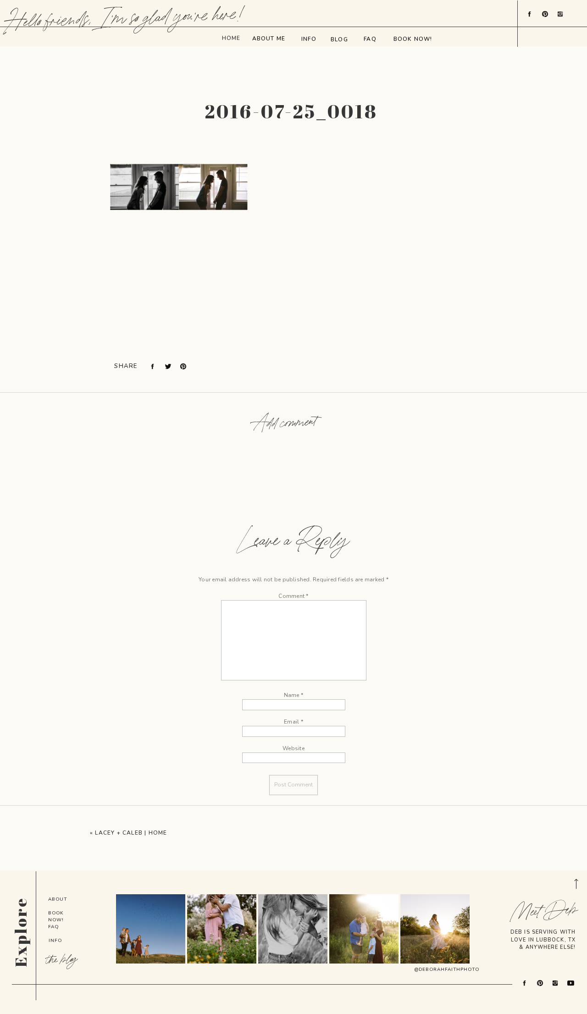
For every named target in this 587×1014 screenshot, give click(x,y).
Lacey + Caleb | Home (131, 832)
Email (293, 721)
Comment (293, 596)
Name (293, 695)
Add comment (285, 424)
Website (293, 748)
